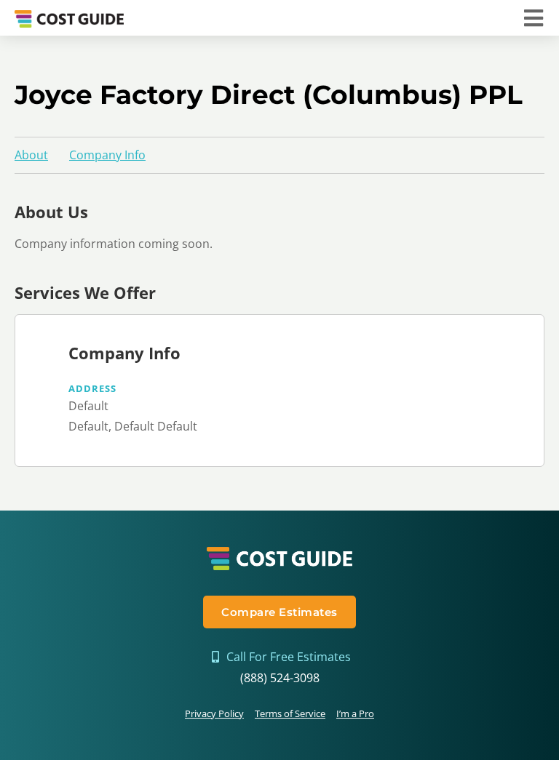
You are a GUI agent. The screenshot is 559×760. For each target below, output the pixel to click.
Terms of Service (290, 713)
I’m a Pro (355, 713)
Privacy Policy (214, 713)
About (31, 155)
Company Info (107, 155)
